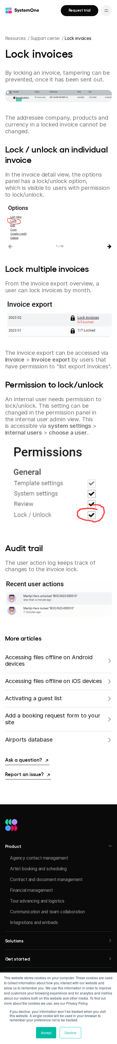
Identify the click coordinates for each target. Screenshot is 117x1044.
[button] (58, 846)
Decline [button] (70, 1032)
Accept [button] (46, 1032)
